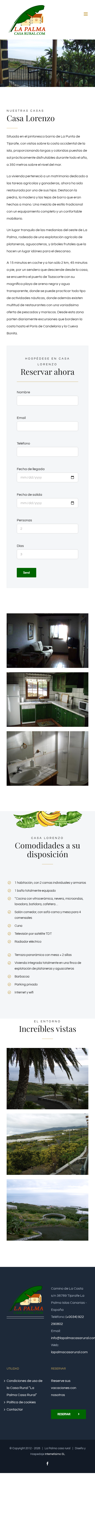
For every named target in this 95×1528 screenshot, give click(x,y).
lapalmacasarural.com (69, 1352)
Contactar (15, 1409)
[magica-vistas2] (47, 1115)
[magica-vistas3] (47, 1181)
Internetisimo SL (55, 1454)
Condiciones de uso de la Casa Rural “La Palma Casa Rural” (24, 1388)
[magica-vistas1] (47, 1049)
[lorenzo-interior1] (47, 615)
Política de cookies (21, 1402)
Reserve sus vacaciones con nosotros (63, 1388)
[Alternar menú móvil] (86, 14)
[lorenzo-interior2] (47, 674)
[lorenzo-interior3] (47, 733)
